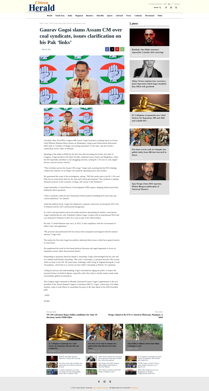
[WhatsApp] (122, 49)
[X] (176, 8)
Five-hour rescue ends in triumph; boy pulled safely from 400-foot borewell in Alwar (149, 152)
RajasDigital (134, 388)
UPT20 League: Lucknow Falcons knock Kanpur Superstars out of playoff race (148, 365)
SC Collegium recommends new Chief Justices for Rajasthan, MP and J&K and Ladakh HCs (149, 118)
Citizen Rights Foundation (101, 388)
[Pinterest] (117, 49)
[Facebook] (166, 8)
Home (41, 23)
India (46, 23)
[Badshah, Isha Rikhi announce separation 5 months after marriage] (149, 37)
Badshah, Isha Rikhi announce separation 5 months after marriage (69, 357)
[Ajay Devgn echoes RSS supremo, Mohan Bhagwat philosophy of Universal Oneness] (149, 171)
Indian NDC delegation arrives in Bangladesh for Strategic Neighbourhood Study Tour (148, 371)
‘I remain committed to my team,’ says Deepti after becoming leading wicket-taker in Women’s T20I (69, 371)
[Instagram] (171, 8)
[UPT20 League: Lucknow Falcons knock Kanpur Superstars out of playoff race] (131, 365)
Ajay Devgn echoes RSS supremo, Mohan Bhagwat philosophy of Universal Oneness (147, 186)
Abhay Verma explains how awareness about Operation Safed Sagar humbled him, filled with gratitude (149, 84)
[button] (158, 7)
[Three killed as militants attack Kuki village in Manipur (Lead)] (144, 332)
